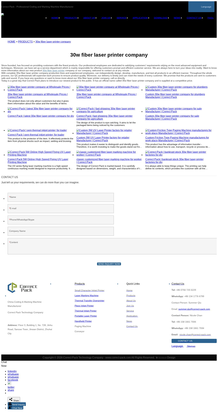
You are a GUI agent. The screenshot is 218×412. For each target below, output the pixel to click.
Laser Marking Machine (86, 295)
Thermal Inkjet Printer (86, 311)
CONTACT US (194, 18)
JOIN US (105, 18)
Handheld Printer (83, 321)
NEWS (177, 18)
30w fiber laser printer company (53, 41)
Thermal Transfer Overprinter (89, 300)
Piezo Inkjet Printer (84, 305)
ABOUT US (89, 18)
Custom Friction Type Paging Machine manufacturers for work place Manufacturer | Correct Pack (177, 139)
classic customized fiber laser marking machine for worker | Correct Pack (109, 161)
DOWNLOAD (160, 18)
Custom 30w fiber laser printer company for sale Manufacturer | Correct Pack (172, 117)
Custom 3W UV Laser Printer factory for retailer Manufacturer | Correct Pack (102, 139)
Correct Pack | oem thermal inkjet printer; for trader (36, 134)
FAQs (211, 18)
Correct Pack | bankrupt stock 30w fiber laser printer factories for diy (174, 161)
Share (16, 400)
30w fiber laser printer (54, 70)
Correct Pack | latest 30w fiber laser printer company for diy (41, 116)
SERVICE (121, 18)
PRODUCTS (70, 18)
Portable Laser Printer (86, 316)
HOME (54, 18)
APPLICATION (140, 18)
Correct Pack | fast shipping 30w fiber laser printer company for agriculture (104, 117)
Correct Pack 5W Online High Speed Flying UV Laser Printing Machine (38, 161)
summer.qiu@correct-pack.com (194, 309)
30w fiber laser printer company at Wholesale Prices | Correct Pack (38, 95)
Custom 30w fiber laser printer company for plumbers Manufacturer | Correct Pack (175, 95)
